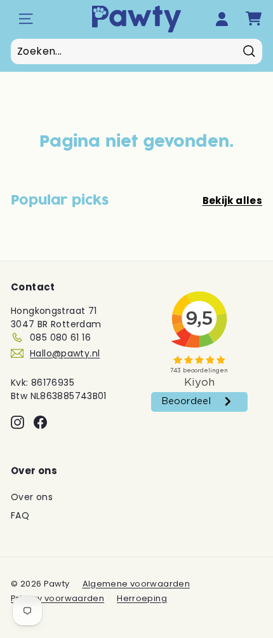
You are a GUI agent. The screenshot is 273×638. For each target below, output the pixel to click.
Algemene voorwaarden (136, 584)
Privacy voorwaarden (57, 598)
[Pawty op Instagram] (17, 423)
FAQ (20, 515)
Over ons (32, 497)
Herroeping (142, 598)
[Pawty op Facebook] (40, 423)
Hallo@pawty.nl (65, 353)
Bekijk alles (233, 200)
